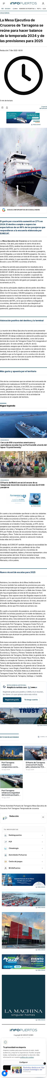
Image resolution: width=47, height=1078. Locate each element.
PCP (38, 8)
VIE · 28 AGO (5, 8)
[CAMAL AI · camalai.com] (32, 687)
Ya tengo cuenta (31, 700)
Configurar (23, 1062)
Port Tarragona (13, 808)
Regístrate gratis (12, 700)
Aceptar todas (23, 1067)
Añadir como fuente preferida (23, 210)
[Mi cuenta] (43, 3)
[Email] (43, 817)
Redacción (4, 50)
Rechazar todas (23, 1073)
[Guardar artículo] (2, 107)
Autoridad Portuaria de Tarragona (19, 806)
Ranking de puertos (26, 8)
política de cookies (27, 1057)
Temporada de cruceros (29, 808)
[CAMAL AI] (15, 8)
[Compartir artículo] (7, 107)
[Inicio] (23, 3)
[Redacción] (5, 818)
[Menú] (4, 3)
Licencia (43, 107)
